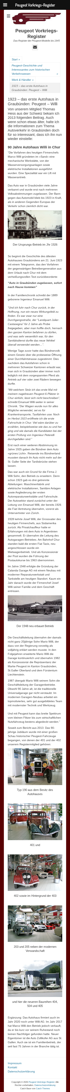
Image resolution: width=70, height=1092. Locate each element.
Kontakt (12, 1067)
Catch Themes (43, 1088)
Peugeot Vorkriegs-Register (36, 33)
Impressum (15, 1063)
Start (16, 59)
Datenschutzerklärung (21, 1071)
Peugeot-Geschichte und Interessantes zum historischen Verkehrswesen (35, 69)
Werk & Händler (23, 79)
